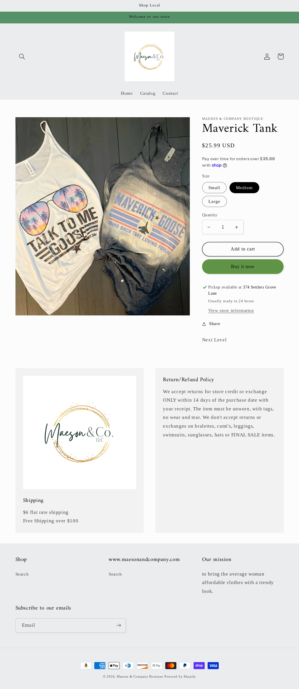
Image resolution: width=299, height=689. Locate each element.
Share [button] (214, 323)
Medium (244, 187)
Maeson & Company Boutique (140, 676)
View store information (231, 310)
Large (214, 201)
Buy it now (243, 266)
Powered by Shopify (180, 676)
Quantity (209, 215)
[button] (22, 56)
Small (214, 187)
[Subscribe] (118, 625)
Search (22, 574)
